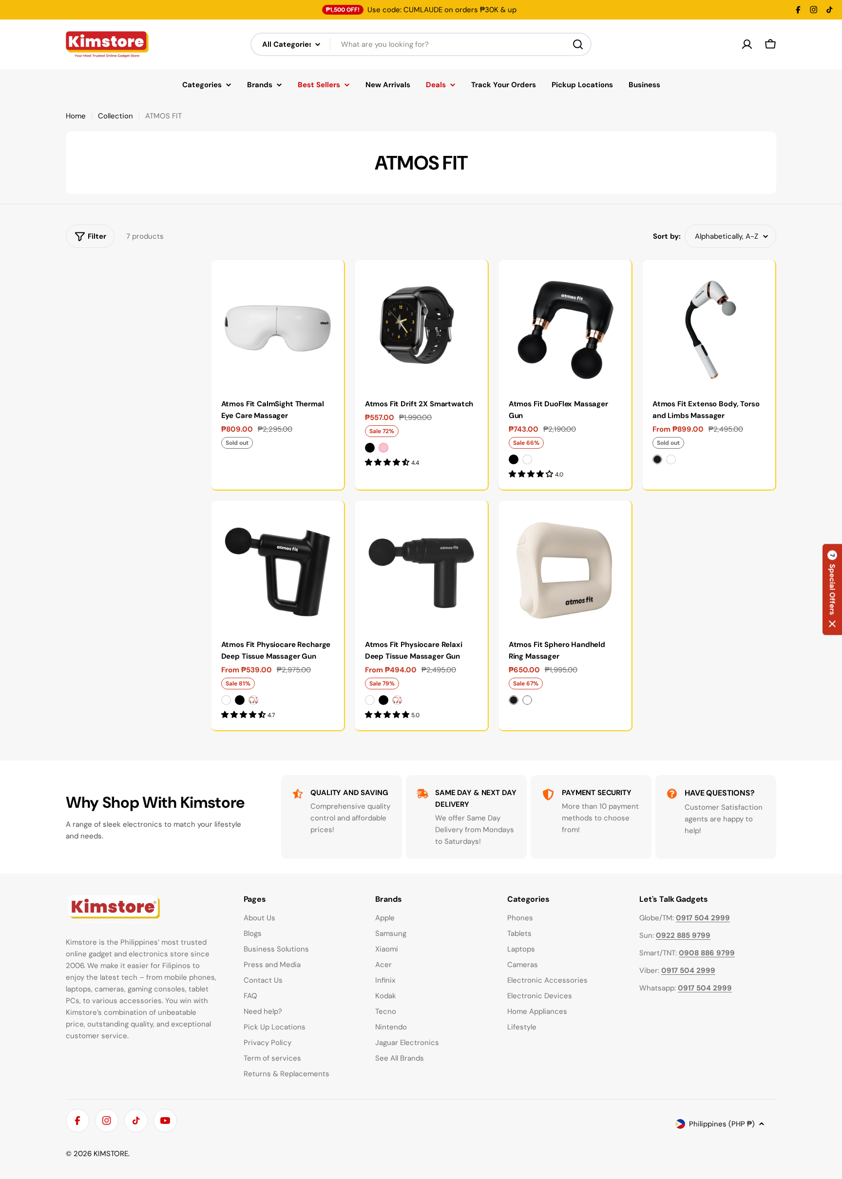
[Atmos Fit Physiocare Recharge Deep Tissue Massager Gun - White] (226, 700)
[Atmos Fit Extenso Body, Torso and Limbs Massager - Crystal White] (671, 459)
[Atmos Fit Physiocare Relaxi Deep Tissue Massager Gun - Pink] (397, 700)
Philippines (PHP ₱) (722, 1124)
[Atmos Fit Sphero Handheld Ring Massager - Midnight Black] (513, 700)
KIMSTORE (111, 1154)
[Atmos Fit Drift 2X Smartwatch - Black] (370, 448)
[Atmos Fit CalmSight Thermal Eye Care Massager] (277, 326)
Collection (115, 116)
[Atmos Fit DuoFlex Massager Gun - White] (527, 459)
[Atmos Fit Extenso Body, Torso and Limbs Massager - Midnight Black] (657, 459)
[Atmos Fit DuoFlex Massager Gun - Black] (513, 459)
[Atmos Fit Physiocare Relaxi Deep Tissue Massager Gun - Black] (383, 700)
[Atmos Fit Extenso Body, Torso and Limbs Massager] (709, 326)
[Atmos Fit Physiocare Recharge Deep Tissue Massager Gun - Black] (240, 700)
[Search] (578, 44)
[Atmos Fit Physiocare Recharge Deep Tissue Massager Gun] (277, 567)
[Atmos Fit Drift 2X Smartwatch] (421, 326)
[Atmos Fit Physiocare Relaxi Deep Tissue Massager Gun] (421, 567)
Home (76, 116)
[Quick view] (329, 281)
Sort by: (667, 236)
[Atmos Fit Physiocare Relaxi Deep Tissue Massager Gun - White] (370, 700)
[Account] (747, 44)
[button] (832, 589)
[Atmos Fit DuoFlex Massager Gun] (565, 326)
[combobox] (421, 44)
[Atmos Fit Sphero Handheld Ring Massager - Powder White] (527, 700)
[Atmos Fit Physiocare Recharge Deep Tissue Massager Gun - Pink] (253, 700)
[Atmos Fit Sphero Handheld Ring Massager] (565, 567)
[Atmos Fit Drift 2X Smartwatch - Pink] (383, 448)
